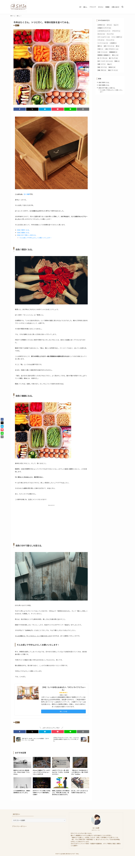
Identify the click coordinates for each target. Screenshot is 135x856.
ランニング (110, 40)
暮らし (17, 25)
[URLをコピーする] (83, 109)
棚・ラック (113, 58)
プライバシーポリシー (19, 826)
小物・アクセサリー (111, 49)
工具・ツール (102, 52)
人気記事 (113, 43)
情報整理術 (113, 52)
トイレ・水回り (117, 37)
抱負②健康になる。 (23, 232)
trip (116, 25)
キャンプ (110, 34)
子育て (100, 49)
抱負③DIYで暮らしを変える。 (27, 235)
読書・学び (102, 70)
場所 (100, 46)
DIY (109, 25)
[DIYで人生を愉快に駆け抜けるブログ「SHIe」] (19, 6)
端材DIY (112, 67)
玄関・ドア (101, 64)
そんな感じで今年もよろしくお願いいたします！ (35, 238)
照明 (117, 61)
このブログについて (104, 31)
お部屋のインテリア (104, 28)
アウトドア (116, 31)
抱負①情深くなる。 (23, 230)
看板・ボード (102, 67)
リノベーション (103, 43)
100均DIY (101, 25)
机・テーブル (102, 58)
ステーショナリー (104, 37)
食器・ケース (113, 70)
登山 (109, 64)
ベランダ (101, 40)
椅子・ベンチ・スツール (105, 61)
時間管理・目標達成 (104, 55)
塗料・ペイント (109, 46)
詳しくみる (63, 711)
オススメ (101, 34)
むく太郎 (27, 194)
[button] (20, 109)
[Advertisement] (51, 522)
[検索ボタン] (122, 7)
